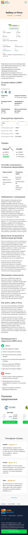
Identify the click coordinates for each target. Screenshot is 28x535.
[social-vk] (2, 519)
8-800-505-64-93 (7, 50)
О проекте (4, 515)
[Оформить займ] (10, 414)
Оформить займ (10, 422)
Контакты (20, 515)
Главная (3, 504)
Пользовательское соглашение (9, 530)
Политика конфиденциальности (9, 529)
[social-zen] (8, 519)
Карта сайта (12, 515)
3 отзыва (18, 15)
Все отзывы (14, 497)
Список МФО (11, 504)
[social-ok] (5, 519)
